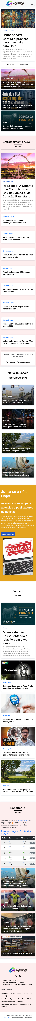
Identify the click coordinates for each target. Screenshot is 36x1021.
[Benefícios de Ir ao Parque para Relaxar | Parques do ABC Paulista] (18, 771)
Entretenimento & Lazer (13, 982)
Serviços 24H (18, 377)
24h (30, 985)
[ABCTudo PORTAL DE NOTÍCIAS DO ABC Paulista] (15, 4)
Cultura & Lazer (8, 268)
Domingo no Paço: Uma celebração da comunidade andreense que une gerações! (16, 222)
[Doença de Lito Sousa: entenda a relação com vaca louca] (18, 614)
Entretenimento (8, 234)
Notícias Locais (18, 372)
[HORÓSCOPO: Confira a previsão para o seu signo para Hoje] (18, 18)
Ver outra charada (23, 362)
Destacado (6, 715)
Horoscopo (23, 985)
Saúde (16, 591)
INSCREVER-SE (8, 534)
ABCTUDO (7, 1018)
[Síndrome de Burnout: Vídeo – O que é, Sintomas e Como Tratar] (18, 736)
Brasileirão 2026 (23, 820)
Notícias (12, 980)
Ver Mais (18, 146)
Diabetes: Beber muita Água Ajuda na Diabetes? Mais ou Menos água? (18, 688)
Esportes (16, 807)
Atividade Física (8, 31)
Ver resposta (10, 362)
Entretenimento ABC (17, 141)
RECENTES (10, 64)
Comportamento (8, 181)
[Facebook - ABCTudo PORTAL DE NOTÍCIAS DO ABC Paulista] (20, 976)
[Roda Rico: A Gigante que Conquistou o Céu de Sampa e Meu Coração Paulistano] (18, 166)
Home (5, 980)
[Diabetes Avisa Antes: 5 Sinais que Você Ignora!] (18, 703)
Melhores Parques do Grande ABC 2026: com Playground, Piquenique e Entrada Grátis (18, 343)
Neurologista (7, 749)
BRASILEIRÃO (24, 64)
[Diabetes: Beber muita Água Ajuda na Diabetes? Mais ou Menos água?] (18, 670)
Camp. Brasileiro (10, 985)
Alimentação (7, 682)
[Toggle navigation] (32, 4)
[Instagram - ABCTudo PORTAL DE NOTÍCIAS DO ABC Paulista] (16, 976)
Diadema (6, 786)
